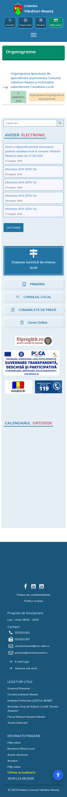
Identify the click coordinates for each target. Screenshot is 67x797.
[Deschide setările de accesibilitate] (58, 775)
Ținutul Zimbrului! (17, 722)
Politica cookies (33, 601)
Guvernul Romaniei (18, 688)
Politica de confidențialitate (33, 594)
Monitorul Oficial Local (20, 748)
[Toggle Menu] (33, 35)
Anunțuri (12, 760)
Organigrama (37, 94)
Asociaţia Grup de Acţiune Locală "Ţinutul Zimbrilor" (32, 708)
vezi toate (13, 227)
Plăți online (14, 742)
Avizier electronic (17, 754)
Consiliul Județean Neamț (22, 694)
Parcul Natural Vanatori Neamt (26, 716)
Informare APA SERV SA (21, 169)
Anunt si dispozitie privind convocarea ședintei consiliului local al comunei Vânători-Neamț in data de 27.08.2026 (33, 151)
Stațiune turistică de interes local (33, 265)
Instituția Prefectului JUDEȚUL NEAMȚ (29, 700)
